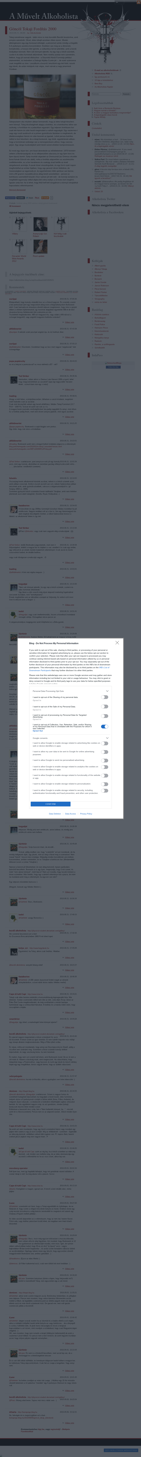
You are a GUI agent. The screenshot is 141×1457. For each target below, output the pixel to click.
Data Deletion (55, 814)
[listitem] (70, 691)
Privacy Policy (86, 814)
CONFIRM (51, 804)
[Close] (118, 643)
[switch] (104, 697)
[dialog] (70, 728)
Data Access (70, 814)
